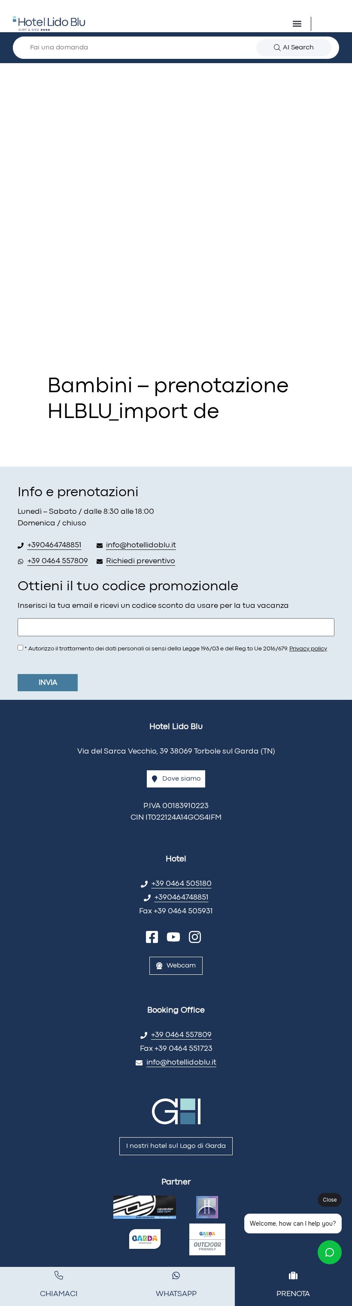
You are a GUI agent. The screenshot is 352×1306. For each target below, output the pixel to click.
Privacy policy (308, 648)
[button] (297, 24)
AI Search (298, 48)
